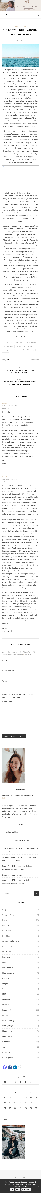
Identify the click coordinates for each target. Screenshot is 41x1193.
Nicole (5, 476)
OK (12, 1189)
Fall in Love (6, 952)
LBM (4, 994)
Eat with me (7, 946)
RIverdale (17, 350)
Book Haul (6, 925)
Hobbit (19, 346)
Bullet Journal (7, 936)
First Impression (8, 973)
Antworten (6, 408)
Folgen (5, 798)
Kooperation (7, 983)
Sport (5, 354)
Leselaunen (6, 999)
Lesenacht (6, 1015)
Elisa (4, 403)
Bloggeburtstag (8, 915)
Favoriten (6, 957)
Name (5, 660)
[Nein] (38, 1186)
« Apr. (4, 1119)
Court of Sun (17, 875)
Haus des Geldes (30, 342)
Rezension (6, 1042)
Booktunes (6, 930)
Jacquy (5, 857)
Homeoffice (28, 346)
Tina (4, 848)
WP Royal (26, 1178)
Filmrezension (7, 967)
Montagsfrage (7, 1026)
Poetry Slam (7, 1036)
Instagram (7, 350)
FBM (4, 962)
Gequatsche (20, 26)
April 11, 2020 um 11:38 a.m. (10, 405)
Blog (4, 909)
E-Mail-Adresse (8, 671)
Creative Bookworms (10, 941)
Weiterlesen (26, 1189)
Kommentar (7, 701)
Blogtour (5, 920)
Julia (7, 360)
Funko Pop (18, 342)
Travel (4, 1047)
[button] (5, 1067)
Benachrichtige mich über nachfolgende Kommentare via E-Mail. (17, 695)
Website (5, 681)
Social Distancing (28, 350)
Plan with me (7, 1031)
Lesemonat (6, 1010)
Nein (17, 1189)
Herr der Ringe (8, 346)
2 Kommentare (33, 360)
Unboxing (6, 1052)
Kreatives (5, 989)
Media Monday (8, 1020)
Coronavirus (8, 342)
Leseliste (5, 1004)
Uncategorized (8, 1057)
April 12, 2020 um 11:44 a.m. (10, 479)
